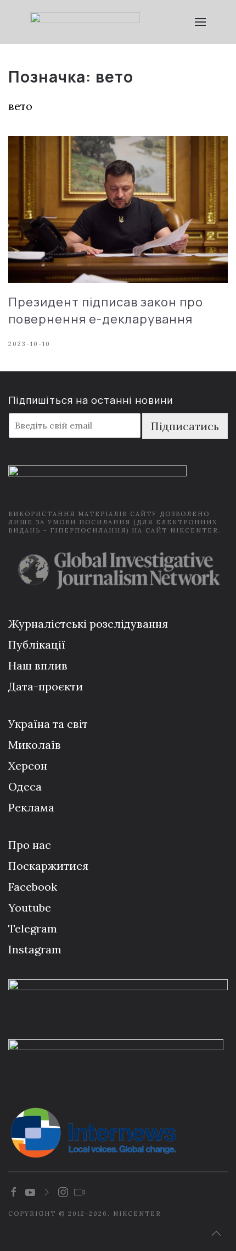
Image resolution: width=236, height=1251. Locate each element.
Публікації (36, 644)
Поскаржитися (48, 866)
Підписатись (185, 426)
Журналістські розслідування (88, 623)
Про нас (29, 845)
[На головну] (85, 22)
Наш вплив (38, 665)
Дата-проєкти (45, 686)
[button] (200, 22)
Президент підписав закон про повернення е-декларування (105, 310)
